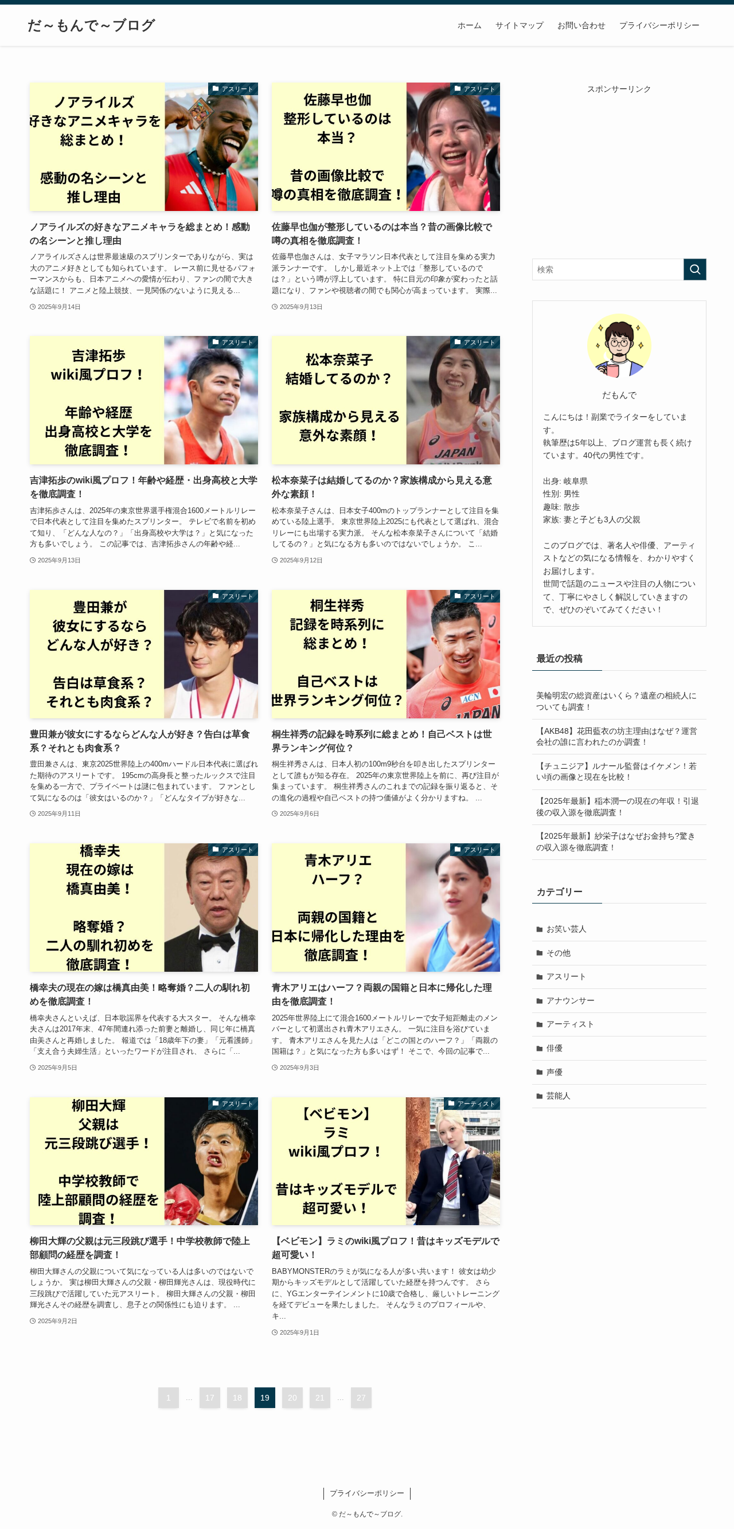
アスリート (566, 976)
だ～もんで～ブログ (91, 25)
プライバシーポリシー (367, 1493)
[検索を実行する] (695, 269)
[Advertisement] (619, 166)
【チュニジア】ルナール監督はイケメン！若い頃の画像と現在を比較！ (616, 771)
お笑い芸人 (566, 928)
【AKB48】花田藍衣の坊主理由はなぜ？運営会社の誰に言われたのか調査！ (616, 736)
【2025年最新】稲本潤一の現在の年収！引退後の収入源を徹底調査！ (617, 806)
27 (361, 1397)
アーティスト (570, 1024)
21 (320, 1397)
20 (292, 1397)
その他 (558, 952)
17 (209, 1397)
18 (237, 1397)
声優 (554, 1072)
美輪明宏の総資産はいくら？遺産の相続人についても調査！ (616, 701)
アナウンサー (570, 1000)
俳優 (554, 1048)
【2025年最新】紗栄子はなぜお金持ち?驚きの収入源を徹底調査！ (616, 841)
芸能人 (558, 1095)
